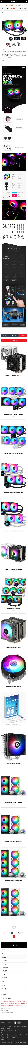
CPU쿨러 (12, 8)
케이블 (3, 985)
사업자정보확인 (23, 1034)
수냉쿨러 (5, 964)
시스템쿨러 (20, 8)
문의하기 (3, 1022)
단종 (4, 974)
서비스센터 (18, 5)
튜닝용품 (5, 971)
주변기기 (4, 981)
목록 (23, 335)
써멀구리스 (5, 967)
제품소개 (11, 5)
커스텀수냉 (4, 988)
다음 (14, 335)
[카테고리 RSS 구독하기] (14, 936)
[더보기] (14, 928)
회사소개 (5, 5)
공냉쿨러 (5, 960)
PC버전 (9, 1022)
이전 (5, 335)
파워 (8, 8)
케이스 (3, 8)
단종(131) (13, 340)
